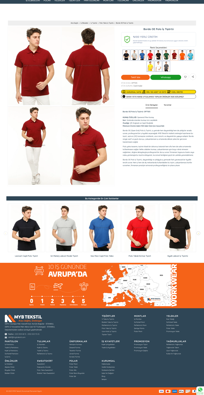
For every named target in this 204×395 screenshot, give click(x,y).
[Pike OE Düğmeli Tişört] (166, 55)
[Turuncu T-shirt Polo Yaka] (182, 55)
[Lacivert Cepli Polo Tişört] (126, 55)
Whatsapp (166, 77)
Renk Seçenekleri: (158, 48)
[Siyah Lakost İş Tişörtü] (158, 55)
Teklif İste (135, 77)
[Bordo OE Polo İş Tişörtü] (174, 55)
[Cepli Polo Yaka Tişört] (166, 66)
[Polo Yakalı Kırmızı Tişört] (150, 55)
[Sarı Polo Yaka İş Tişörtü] (150, 66)
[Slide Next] (198, 233)
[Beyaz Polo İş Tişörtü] (158, 66)
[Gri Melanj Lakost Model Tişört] (134, 55)
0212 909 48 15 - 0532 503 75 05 (27, 334)
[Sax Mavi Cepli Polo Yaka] (142, 55)
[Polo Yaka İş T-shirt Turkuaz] (190, 55)
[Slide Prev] (6, 233)
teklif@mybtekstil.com (16, 337)
